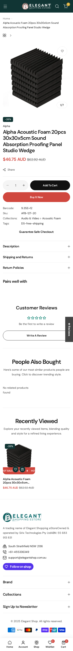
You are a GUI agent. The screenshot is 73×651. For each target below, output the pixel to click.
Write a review (37, 335)
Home (6, 18)
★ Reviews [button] (69, 329)
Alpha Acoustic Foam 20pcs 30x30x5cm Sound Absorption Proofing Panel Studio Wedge (16, 480)
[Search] (57, 6)
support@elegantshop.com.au (27, 557)
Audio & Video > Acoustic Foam (41, 218)
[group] (36, 77)
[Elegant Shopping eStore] (36, 6)
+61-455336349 (18, 552)
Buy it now (36, 197)
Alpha (6, 126)
